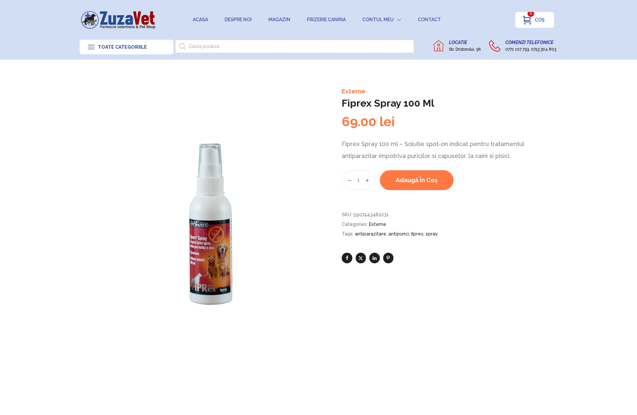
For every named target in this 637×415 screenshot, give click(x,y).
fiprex (417, 233)
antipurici (399, 233)
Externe (353, 91)
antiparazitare (370, 233)
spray (432, 233)
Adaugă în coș (417, 180)
